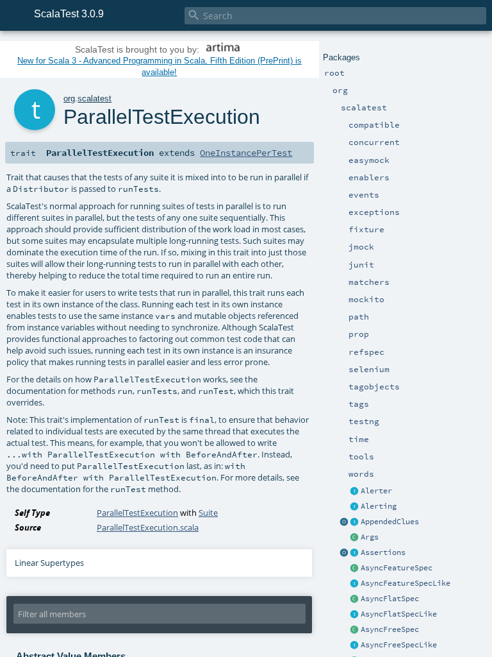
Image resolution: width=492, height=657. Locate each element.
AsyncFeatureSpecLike (405, 583)
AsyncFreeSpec (390, 629)
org (69, 98)
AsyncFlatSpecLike (399, 614)
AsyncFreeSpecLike (399, 644)
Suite (208, 512)
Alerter (376, 490)
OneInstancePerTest (246, 152)
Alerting (379, 506)
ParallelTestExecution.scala (148, 527)
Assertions (383, 552)
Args (370, 537)
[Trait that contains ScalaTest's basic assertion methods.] (355, 553)
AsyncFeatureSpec (396, 567)
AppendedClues (390, 521)
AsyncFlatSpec (390, 598)
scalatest (94, 98)
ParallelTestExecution (137, 512)
